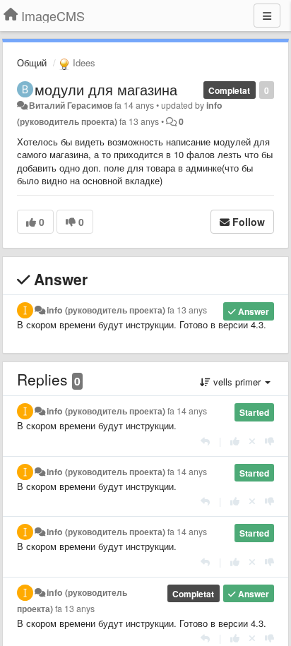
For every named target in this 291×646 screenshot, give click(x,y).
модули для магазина (106, 89)
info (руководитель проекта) (106, 310)
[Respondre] (205, 441)
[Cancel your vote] (252, 441)
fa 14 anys (187, 411)
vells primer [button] (236, 381)
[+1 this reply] (234, 441)
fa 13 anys (187, 310)
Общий (32, 62)
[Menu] (267, 16)
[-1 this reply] (269, 441)
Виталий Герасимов (70, 105)
